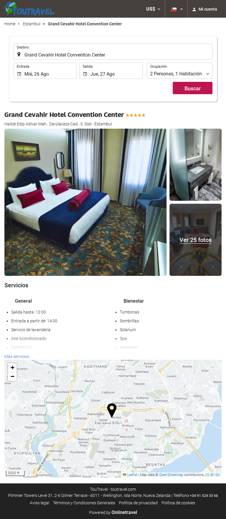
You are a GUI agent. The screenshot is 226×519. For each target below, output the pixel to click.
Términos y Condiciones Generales (84, 502)
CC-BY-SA (212, 475)
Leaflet (131, 475)
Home (9, 23)
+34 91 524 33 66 (204, 496)
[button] (153, 9)
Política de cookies (178, 502)
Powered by (113, 512)
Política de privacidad (138, 502)
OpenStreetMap (171, 475)
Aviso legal (39, 502)
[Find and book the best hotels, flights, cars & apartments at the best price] (29, 9)
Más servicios (16, 356)
